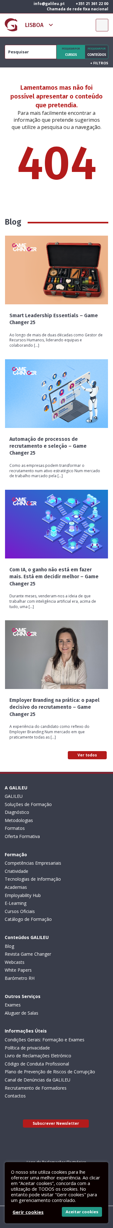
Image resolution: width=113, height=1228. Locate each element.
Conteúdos (96, 52)
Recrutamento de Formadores (36, 1088)
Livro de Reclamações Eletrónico (38, 1056)
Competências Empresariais (33, 863)
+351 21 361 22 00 (91, 3)
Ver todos (87, 755)
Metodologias (19, 820)
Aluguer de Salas (21, 1013)
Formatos (15, 828)
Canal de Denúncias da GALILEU (37, 1080)
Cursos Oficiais (20, 911)
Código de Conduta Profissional (37, 1064)
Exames (13, 1005)
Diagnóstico (17, 812)
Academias (16, 887)
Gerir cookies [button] (28, 1212)
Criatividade (16, 871)
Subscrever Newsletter (56, 1123)
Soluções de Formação (28, 804)
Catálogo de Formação (28, 919)
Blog (9, 946)
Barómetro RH (20, 978)
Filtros (99, 63)
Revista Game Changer (28, 954)
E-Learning (15, 903)
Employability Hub (23, 895)
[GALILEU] (11, 24)
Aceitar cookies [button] (82, 1212)
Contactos (15, 1096)
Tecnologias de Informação (33, 879)
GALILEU (14, 796)
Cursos (71, 52)
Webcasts (14, 962)
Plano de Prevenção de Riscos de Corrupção (50, 1072)
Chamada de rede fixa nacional (77, 9)
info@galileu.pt (49, 3)
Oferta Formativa (22, 836)
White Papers (18, 970)
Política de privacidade (27, 1048)
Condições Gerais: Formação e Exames (44, 1040)
